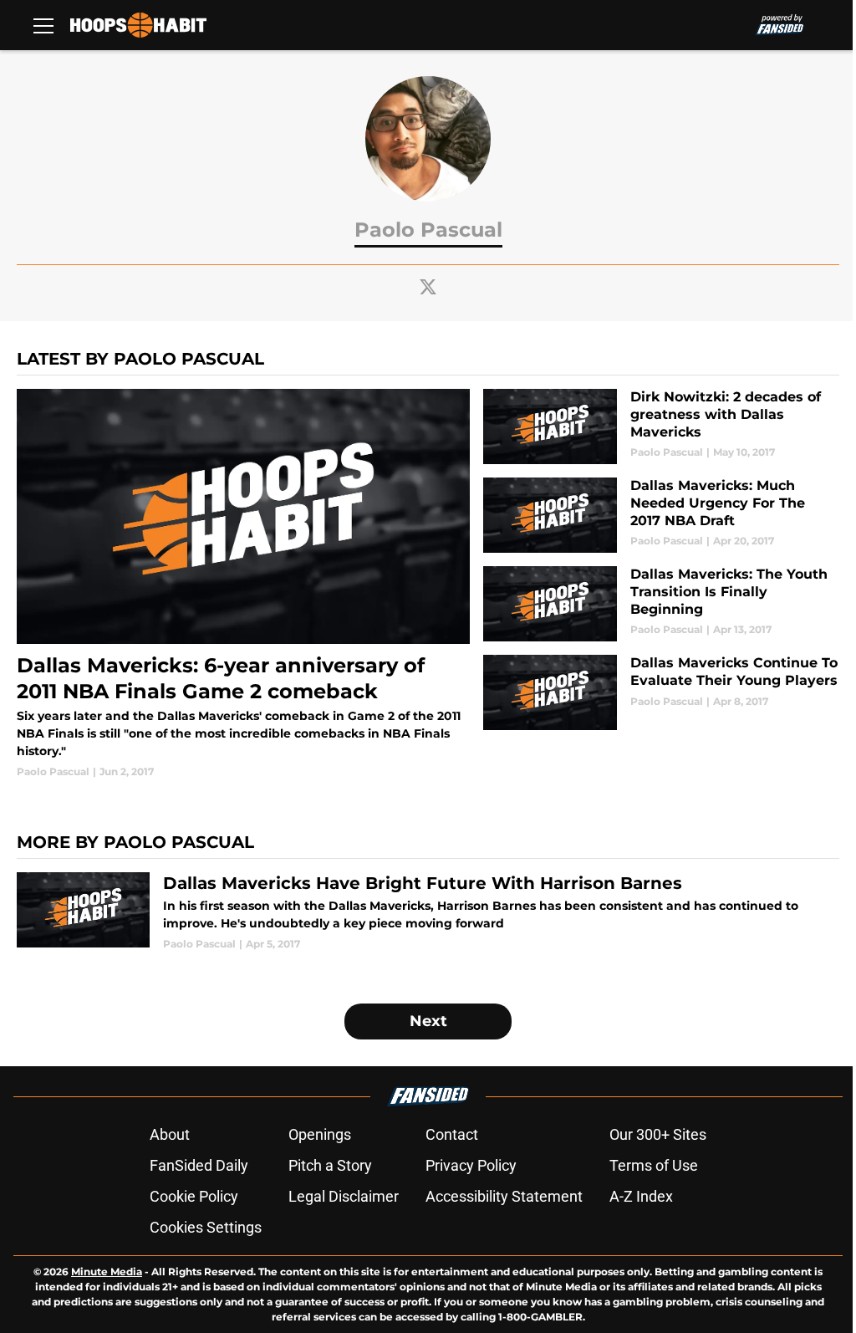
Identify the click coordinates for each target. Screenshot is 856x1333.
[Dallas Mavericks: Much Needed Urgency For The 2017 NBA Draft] (661, 515)
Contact (451, 1134)
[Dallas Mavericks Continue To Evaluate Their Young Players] (661, 692)
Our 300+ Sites (657, 1134)
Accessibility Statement (504, 1196)
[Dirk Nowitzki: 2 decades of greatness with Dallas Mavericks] (661, 426)
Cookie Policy (194, 1196)
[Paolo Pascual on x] (428, 287)
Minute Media (106, 1271)
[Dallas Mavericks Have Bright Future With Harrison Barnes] (428, 912)
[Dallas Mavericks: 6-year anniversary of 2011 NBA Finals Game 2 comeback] (243, 584)
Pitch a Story (330, 1165)
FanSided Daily (199, 1165)
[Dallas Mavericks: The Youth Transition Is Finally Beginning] (661, 603)
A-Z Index (641, 1196)
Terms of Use (653, 1165)
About (170, 1134)
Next (428, 1021)
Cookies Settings (206, 1227)
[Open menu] (43, 25)
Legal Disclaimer (343, 1196)
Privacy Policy (471, 1165)
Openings (319, 1134)
